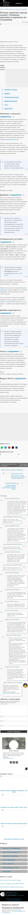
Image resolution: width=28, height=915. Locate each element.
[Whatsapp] (2, 448)
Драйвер (7, 93)
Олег (6, 610)
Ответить (17, 498)
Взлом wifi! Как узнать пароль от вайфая (10, 880)
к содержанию (15, 195)
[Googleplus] (9, 448)
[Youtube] (14, 762)
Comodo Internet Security (12, 139)
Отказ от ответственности (14, 900)
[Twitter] (5, 448)
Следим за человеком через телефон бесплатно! (12, 883)
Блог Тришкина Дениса (11, 894)
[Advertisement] (17, 78)
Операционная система (12, 97)
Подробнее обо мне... (8, 758)
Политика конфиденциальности (14, 899)
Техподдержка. (20, 895)
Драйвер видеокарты (11, 101)
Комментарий (4, 704)
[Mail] (13, 448)
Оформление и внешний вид (10, 856)
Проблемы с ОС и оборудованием (12, 848)
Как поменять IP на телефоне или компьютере (11, 887)
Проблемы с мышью (11, 89)
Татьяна (7, 666)
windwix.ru (19, 3)
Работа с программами (9, 860)
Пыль (6, 105)
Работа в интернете (8, 863)
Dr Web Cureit (14, 301)
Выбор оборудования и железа (11, 867)
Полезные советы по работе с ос (11, 852)
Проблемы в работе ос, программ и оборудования (12, 469)
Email (2, 721)
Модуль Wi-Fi (8, 108)
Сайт (1, 725)
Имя (1, 716)
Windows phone (7, 871)
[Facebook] (16, 448)
